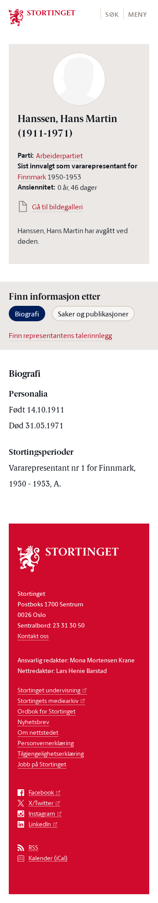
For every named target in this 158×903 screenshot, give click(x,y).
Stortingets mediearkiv (48, 700)
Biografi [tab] (27, 313)
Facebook (41, 792)
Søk (111, 14)
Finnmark (32, 177)
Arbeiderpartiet (59, 155)
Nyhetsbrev (33, 721)
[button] (112, 13)
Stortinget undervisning (49, 690)
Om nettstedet (38, 732)
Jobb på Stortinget (42, 764)
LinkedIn (40, 824)
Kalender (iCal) (48, 858)
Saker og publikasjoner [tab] (93, 313)
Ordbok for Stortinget (46, 711)
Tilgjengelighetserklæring (51, 753)
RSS (33, 847)
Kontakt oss (33, 636)
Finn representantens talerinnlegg (60, 335)
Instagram (42, 813)
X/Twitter (41, 803)
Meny (137, 14)
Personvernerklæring (46, 743)
